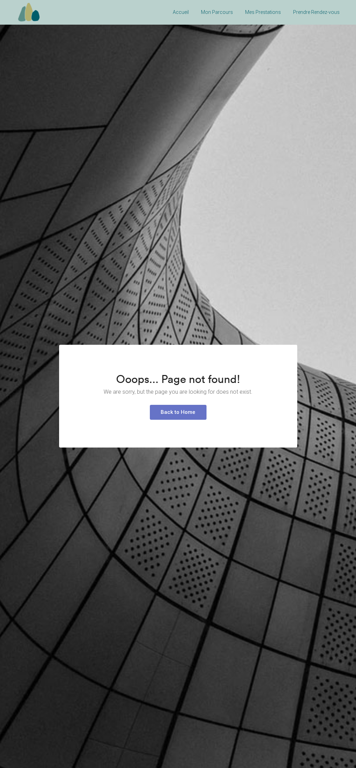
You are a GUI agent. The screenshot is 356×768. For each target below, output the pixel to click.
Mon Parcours (217, 12)
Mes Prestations (263, 12)
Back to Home (178, 412)
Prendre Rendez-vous (316, 12)
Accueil (181, 12)
